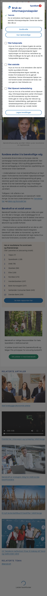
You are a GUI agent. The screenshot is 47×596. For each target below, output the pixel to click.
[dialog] (23, 59)
